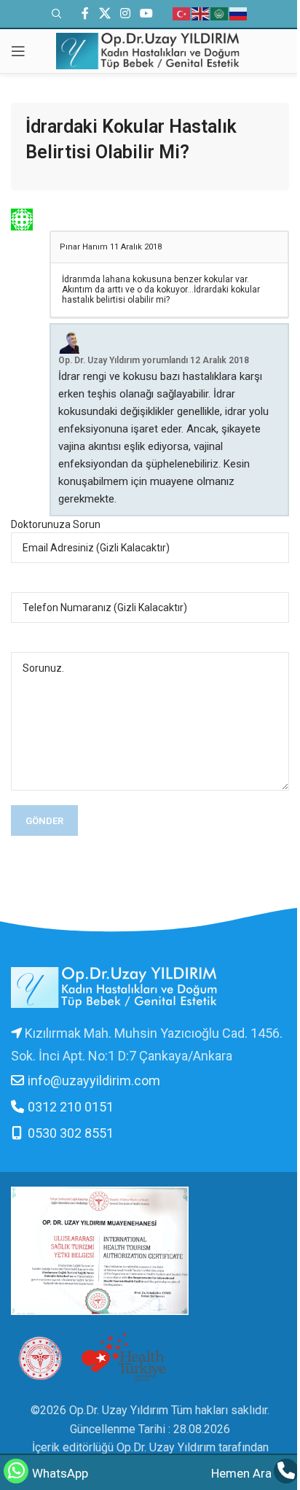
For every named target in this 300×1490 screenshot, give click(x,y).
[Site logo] (150, 50)
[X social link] (104, 13)
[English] (201, 13)
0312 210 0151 (71, 1106)
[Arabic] (219, 13)
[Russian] (238, 13)
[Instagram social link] (125, 13)
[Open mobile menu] (18, 51)
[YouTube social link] (146, 13)
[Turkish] (182, 13)
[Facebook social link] (85, 13)
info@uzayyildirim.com (94, 1080)
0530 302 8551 (71, 1133)
